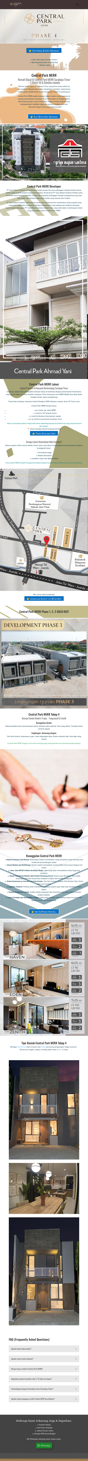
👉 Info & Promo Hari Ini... (44, 911)
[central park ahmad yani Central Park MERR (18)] (44, 378)
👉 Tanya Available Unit (44, 433)
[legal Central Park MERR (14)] (44, 849)
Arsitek (43, 1047)
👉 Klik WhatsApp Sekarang (44, 116)
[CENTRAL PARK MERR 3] (44, 708)
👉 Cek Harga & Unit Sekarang (44, 50)
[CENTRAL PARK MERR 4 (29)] (44, 1035)
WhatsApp (45, 1445)
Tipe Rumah (21, 1047)
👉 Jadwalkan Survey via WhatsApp (44, 598)
